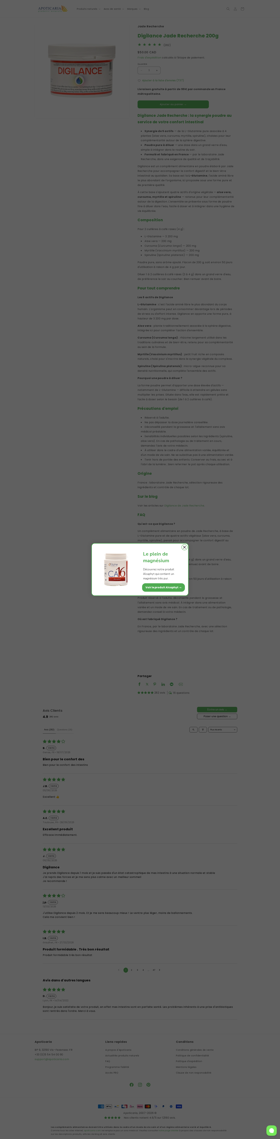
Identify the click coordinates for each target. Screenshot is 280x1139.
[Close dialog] (184, 547)
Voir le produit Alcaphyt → (163, 587)
